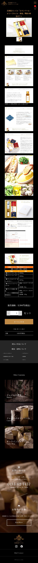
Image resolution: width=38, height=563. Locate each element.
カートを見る (6, 359)
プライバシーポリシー (8, 353)
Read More (19, 522)
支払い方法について (19, 344)
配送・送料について (19, 349)
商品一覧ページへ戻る (19, 329)
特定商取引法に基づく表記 (8, 356)
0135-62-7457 (19, 484)
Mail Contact (19, 553)
